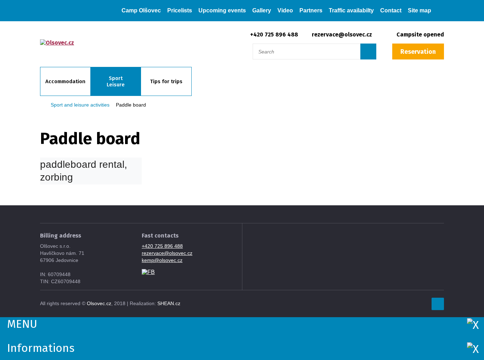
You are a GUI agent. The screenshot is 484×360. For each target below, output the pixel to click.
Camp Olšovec (141, 10)
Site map (419, 10)
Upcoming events (222, 10)
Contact (390, 10)
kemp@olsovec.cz (162, 260)
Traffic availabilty (351, 10)
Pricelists (179, 10)
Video (285, 10)
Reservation (418, 52)
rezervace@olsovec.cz (342, 34)
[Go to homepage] (115, 10)
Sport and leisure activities (80, 105)
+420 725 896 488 (274, 34)
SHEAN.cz (168, 303)
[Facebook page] (148, 272)
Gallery (261, 10)
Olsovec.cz (99, 303)
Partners (310, 10)
